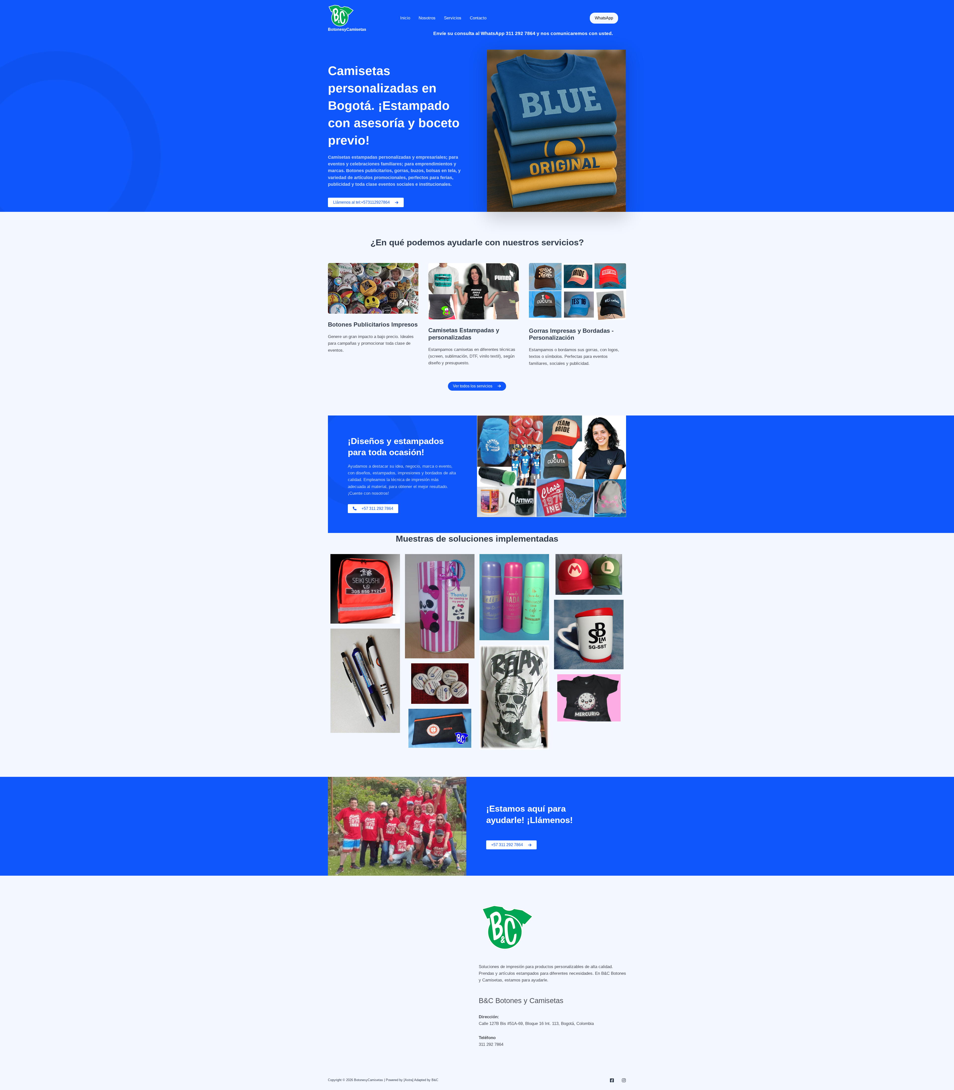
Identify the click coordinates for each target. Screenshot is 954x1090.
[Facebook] (612, 1080)
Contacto (478, 18)
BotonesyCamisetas (347, 29)
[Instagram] (624, 1080)
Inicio (405, 18)
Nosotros (427, 18)
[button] (604, 18)
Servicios (452, 18)
